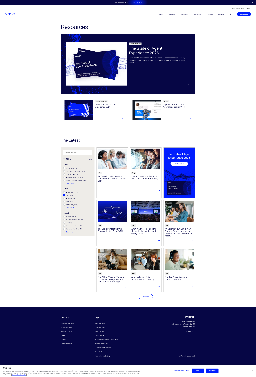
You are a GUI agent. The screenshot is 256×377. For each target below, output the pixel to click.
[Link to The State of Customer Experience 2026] (94, 109)
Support (248, 8)
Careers (63, 335)
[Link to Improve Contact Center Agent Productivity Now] (162, 109)
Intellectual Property (101, 344)
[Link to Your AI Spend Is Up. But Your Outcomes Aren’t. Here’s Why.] (145, 173)
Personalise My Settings (102, 356)
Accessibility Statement (103, 348)
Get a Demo (244, 14)
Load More (145, 296)
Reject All (198, 370)
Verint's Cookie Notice (19, 375)
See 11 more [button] (70, 208)
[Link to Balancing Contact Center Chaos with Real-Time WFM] (112, 223)
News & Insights (66, 327)
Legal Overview (100, 323)
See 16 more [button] (70, 184)
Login (242, 8)
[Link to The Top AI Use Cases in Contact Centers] (179, 270)
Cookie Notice (99, 335)
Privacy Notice (99, 331)
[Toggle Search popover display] (230, 14)
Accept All (212, 370)
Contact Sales (236, 8)
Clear (90, 159)
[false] (253, 370)
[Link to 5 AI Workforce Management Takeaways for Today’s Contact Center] (112, 173)
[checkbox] (77, 168)
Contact (63, 339)
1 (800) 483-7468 (188, 331)
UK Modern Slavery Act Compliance (106, 339)
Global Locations (66, 344)
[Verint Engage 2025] (179, 173)
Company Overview (67, 323)
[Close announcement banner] (252, 2)
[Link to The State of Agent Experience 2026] (128, 64)
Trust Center (99, 352)
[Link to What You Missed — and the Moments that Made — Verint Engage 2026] (145, 223)
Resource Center (66, 331)
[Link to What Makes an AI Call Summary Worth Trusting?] (145, 270)
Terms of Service (100, 327)
